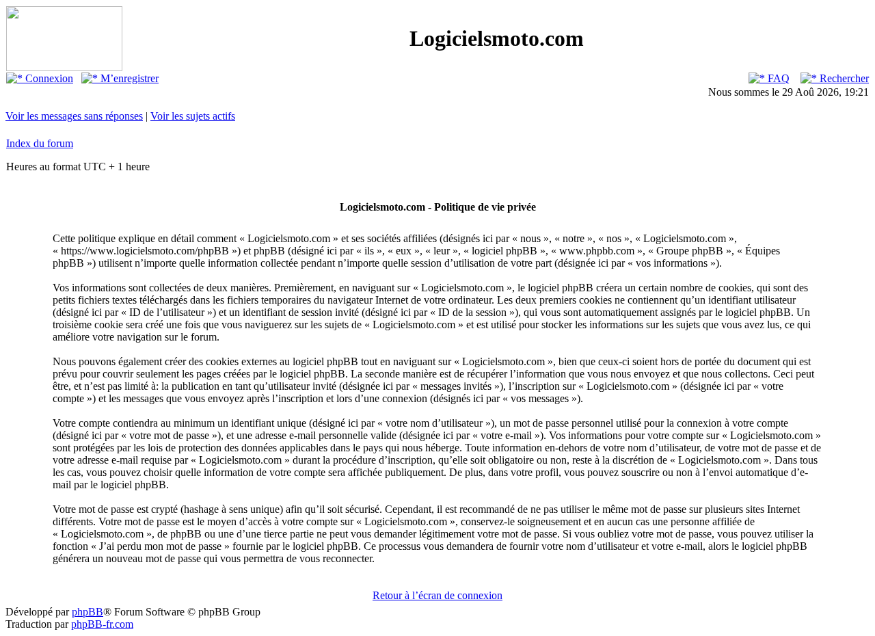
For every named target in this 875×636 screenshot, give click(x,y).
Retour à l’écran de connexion (437, 595)
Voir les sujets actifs (192, 116)
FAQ (777, 78)
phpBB (87, 612)
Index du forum (39, 143)
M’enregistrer (128, 78)
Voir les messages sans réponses (74, 116)
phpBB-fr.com (102, 624)
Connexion (48, 78)
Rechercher (843, 78)
